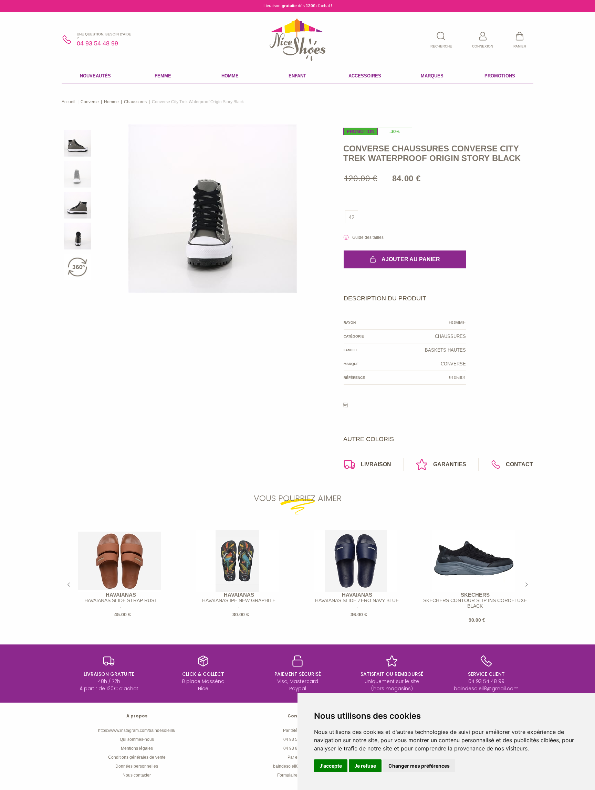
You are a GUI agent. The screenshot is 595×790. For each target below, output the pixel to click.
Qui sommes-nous (137, 739)
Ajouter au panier (411, 259)
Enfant (297, 75)
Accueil (68, 101)
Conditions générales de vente (137, 757)
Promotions (499, 75)
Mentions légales (137, 748)
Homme (230, 75)
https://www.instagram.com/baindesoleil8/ (136, 730)
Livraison (376, 464)
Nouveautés (95, 75)
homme (111, 101)
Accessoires (364, 75)
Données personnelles (136, 766)
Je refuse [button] (365, 766)
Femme (163, 75)
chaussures (135, 101)
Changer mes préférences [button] (419, 766)
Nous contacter (137, 775)
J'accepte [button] (331, 766)
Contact (519, 464)
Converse (90, 101)
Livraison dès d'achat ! (297, 5)
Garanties (449, 464)
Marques (432, 75)
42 (351, 217)
